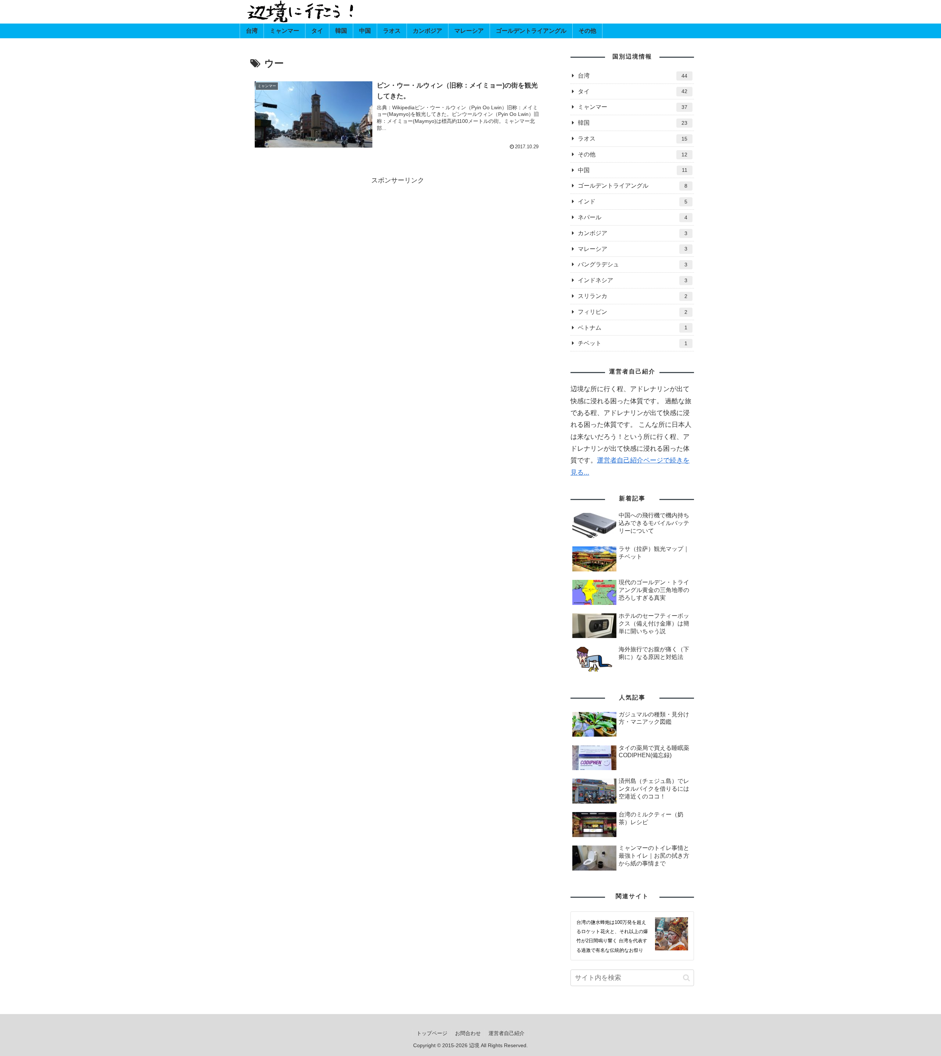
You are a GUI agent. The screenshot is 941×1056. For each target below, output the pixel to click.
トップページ (431, 1033)
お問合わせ (468, 1033)
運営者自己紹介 (507, 1033)
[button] (686, 978)
